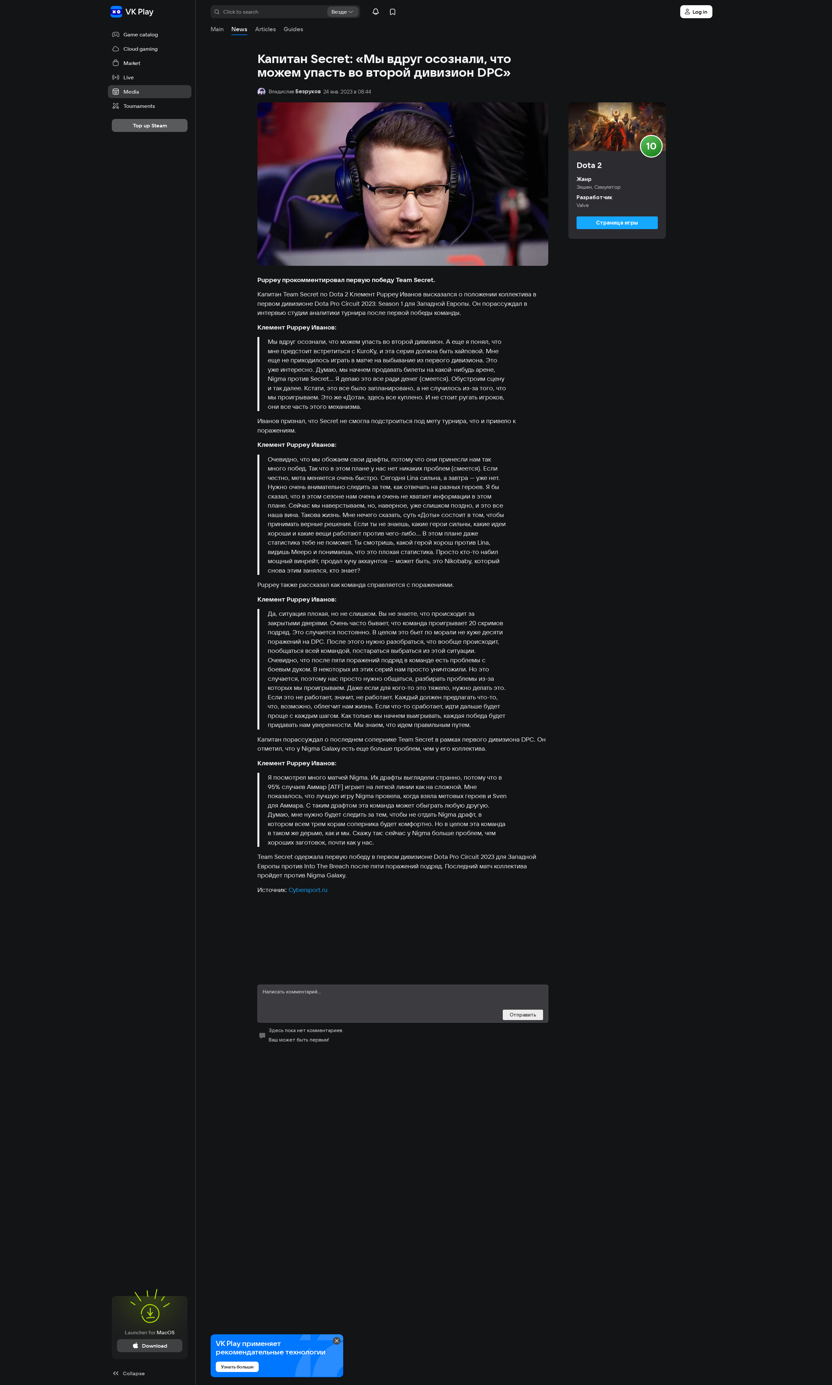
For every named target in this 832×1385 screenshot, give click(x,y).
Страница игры (617, 222)
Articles (265, 29)
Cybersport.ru (308, 890)
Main (217, 29)
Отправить (523, 1015)
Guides (293, 29)
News (239, 29)
